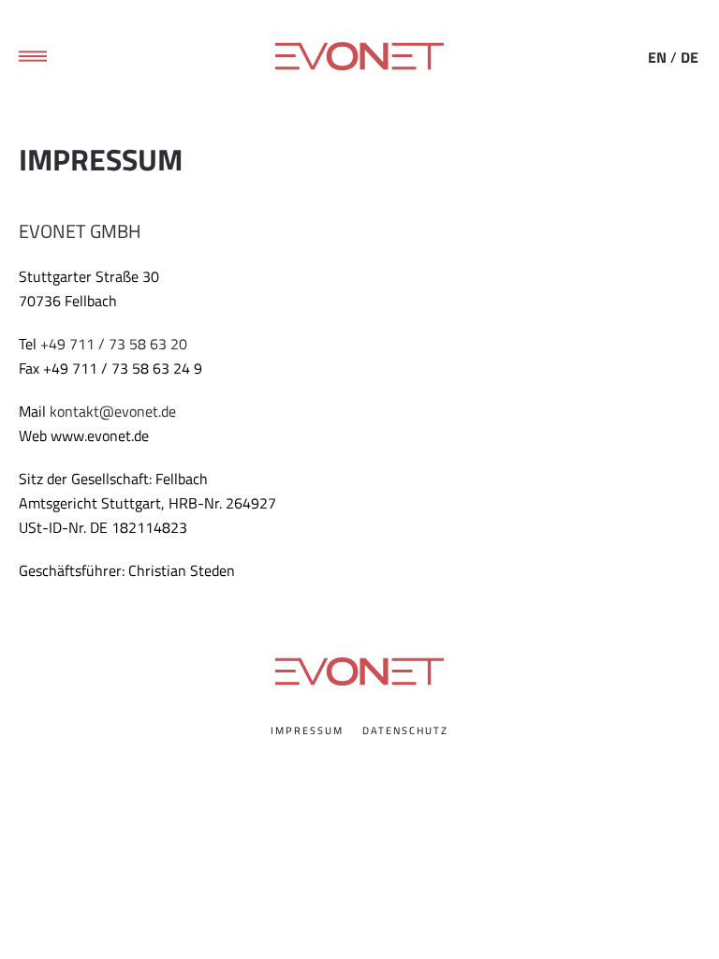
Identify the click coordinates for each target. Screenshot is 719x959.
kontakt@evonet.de (113, 411)
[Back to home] (359, 56)
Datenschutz (405, 730)
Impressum (307, 730)
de (689, 57)
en (657, 57)
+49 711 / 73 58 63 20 (113, 343)
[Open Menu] (33, 56)
